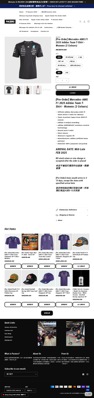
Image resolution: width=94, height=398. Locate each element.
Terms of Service (11, 327)
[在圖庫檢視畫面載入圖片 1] (9, 90)
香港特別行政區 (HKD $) (14, 390)
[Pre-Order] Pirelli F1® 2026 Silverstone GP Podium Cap (12, 291)
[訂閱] (36, 374)
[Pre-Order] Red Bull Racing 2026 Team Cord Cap (29, 291)
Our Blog (8, 333)
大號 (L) (72, 61)
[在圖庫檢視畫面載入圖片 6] (47, 90)
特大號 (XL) (61, 65)
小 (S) (80, 57)
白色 (66, 72)
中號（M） (61, 61)
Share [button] (60, 220)
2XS (59, 57)
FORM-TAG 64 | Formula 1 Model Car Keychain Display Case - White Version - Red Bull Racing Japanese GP (81, 293)
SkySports (8, 340)
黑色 (59, 72)
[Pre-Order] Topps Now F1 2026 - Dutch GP (29, 254)
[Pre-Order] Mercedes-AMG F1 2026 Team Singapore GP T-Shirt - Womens (12, 255)
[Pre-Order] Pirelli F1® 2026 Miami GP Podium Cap (80, 254)
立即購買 (73, 93)
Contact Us (9, 330)
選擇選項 (13, 266)
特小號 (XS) (69, 57)
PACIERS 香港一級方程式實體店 (71, 393)
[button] (32, 12)
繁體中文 (29, 390)
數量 (57, 76)
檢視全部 (47, 313)
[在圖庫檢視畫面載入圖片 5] (37, 90)
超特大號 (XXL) (75, 65)
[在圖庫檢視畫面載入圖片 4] (28, 90)
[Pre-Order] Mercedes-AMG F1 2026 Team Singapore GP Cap (46, 291)
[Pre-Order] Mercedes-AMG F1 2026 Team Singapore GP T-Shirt (63, 291)
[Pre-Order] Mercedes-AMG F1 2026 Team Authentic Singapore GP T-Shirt (64, 255)
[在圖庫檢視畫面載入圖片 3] (18, 90)
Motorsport (9, 337)
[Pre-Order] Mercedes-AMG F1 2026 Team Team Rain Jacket (46, 254)
